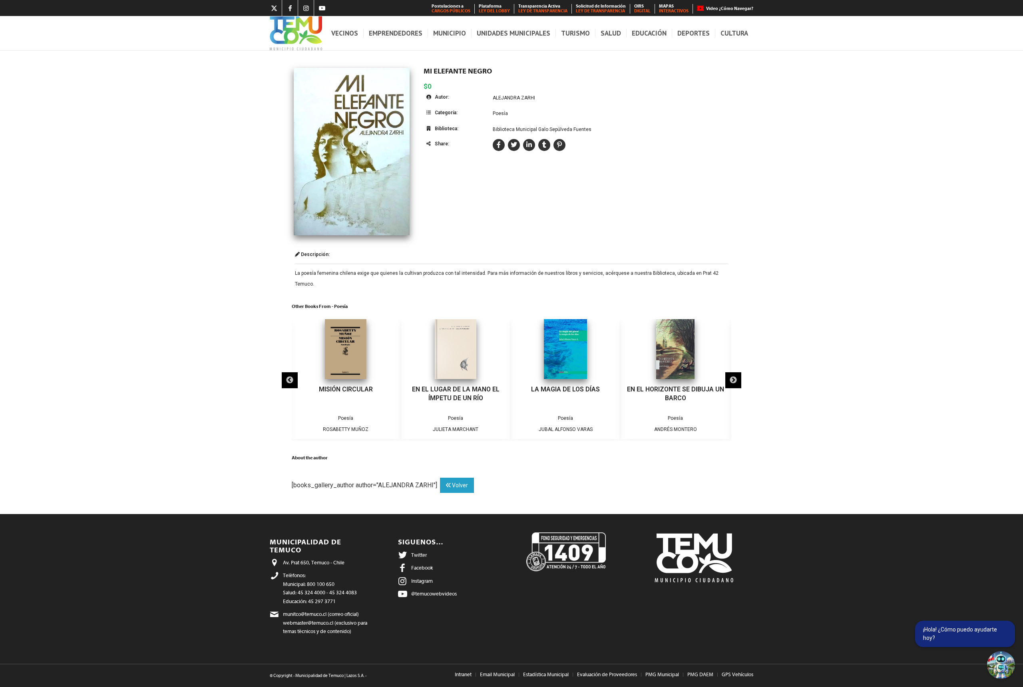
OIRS (642, 9)
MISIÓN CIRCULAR (346, 389)
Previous (290, 380)
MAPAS (674, 9)
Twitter (419, 555)
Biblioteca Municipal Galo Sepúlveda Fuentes (542, 129)
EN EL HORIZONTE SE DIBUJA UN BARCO (675, 393)
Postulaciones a (451, 9)
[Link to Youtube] (322, 8)
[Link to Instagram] (306, 8)
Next (733, 380)
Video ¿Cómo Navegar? (729, 8)
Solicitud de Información (601, 9)
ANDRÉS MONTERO (675, 429)
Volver (459, 485)
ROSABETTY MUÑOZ (345, 429)
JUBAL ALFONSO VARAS (566, 429)
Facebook (422, 568)
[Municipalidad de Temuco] (296, 33)
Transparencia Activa (542, 9)
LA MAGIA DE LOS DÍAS (565, 389)
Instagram (422, 581)
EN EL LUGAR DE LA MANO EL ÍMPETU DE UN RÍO (456, 393)
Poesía (500, 113)
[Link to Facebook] (290, 8)
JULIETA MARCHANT (455, 429)
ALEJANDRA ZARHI (514, 98)
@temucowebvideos (434, 594)
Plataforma (494, 9)
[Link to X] (274, 8)
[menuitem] (451, 9)
